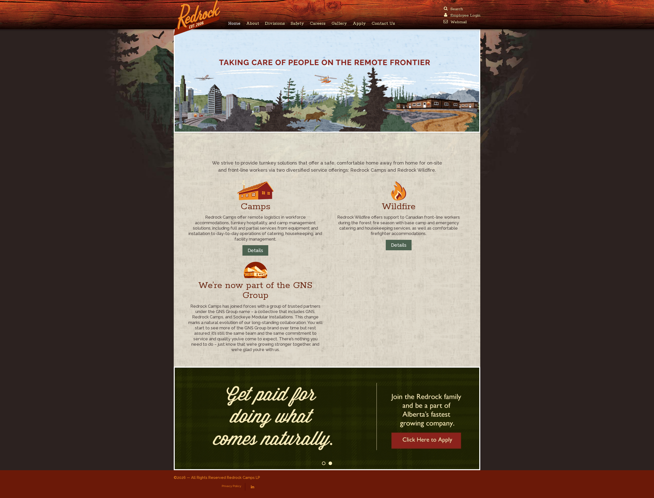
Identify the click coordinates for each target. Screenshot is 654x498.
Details (255, 250)
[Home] (198, 4)
